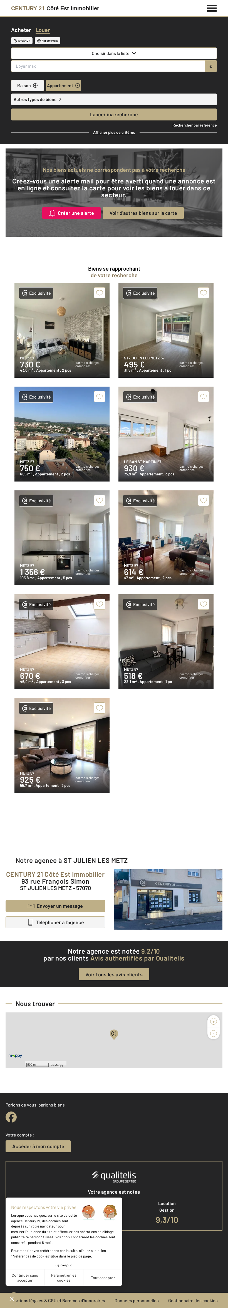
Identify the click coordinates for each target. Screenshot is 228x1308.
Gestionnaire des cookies (193, 1300)
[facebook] (11, 1117)
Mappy (59, 1065)
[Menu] (212, 7)
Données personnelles (137, 1300)
